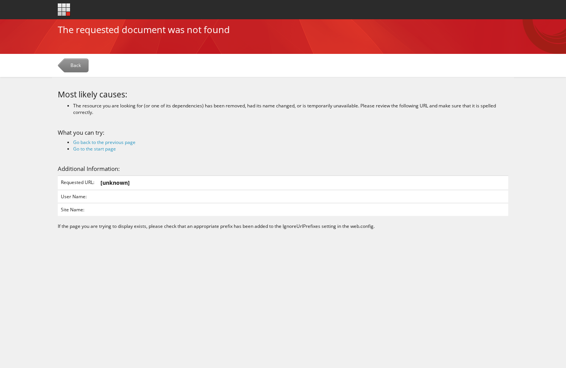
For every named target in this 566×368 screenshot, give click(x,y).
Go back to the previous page (104, 142)
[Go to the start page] (64, 9)
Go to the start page (94, 149)
